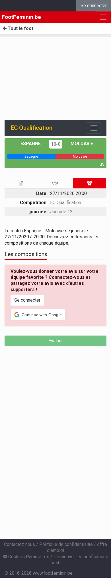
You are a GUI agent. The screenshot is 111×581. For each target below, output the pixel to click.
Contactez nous (19, 544)
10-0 (55, 144)
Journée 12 (61, 211)
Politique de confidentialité (66, 544)
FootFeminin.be (21, 17)
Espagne (30, 143)
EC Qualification (65, 202)
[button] (38, 314)
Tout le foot (20, 28)
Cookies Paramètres (28, 556)
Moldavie (82, 143)
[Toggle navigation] (94, 128)
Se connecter (94, 5)
